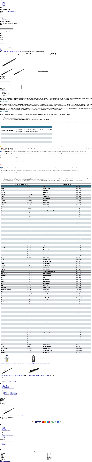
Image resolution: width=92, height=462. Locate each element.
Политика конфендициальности (7, 435)
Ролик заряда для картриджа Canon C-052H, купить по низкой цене (13, 415)
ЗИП (7, 51)
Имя (1, 24)
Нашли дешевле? (3, 90)
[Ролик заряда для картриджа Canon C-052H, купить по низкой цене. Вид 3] (31, 72)
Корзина (3, 433)
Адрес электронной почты (5, 31)
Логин (1, 26)
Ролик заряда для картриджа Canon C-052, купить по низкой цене (11, 375)
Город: (1, 35)
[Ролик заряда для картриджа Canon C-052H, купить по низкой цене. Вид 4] (43, 72)
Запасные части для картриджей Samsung (11, 394)
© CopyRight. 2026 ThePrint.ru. (5, 461)
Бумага (3, 389)
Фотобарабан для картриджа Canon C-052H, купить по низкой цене (38, 375)
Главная (3, 2)
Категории (4, 429)
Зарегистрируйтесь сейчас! (11, 11)
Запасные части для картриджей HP (10, 392)
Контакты (4, 442)
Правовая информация (6, 430)
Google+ (15, 381)
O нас (3, 426)
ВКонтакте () (4, 381)
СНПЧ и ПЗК (4, 385)
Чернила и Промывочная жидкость (8, 388)
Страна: (1, 37)
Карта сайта (4, 444)
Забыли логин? (4, 19)
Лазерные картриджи (5, 386)
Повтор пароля (3, 29)
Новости (3, 428)
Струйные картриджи (5, 387)
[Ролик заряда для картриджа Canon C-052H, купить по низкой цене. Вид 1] (6, 72)
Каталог (3, 443)
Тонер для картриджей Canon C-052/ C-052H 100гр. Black (10, 363)
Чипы (3, 390)
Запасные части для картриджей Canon (15, 51)
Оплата (3, 4)
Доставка (3, 5)
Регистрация (2, 43)
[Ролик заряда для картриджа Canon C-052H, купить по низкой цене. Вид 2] (19, 72)
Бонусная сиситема (5, 434)
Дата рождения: (3, 41)
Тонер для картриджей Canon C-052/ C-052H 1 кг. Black (36, 363)
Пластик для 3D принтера (6, 396)
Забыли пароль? (5, 18)
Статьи (3, 427)
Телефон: (1, 39)
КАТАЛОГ (4, 3)
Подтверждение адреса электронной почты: (7, 33)
